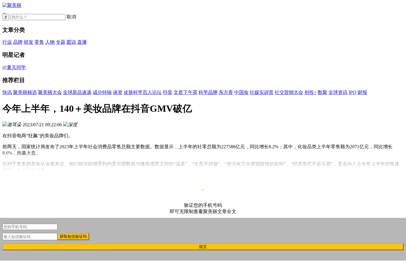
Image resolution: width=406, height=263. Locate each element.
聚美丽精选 (25, 92)
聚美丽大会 (50, 92)
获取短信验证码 (73, 236)
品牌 (18, 42)
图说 (71, 42)
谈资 (117, 92)
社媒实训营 (261, 92)
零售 (39, 42)
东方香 (226, 92)
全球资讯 (337, 92)
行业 (7, 42)
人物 (50, 42)
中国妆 (241, 92)
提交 (203, 246)
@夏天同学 (14, 67)
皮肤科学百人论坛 (143, 92)
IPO (352, 92)
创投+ (310, 92)
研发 (28, 42)
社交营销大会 (289, 92)
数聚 (322, 92)
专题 (60, 42)
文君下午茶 (185, 92)
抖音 (167, 92)
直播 (82, 42)
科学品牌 (208, 92)
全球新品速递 (77, 92)
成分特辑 (102, 92)
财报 (362, 92)
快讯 (7, 92)
